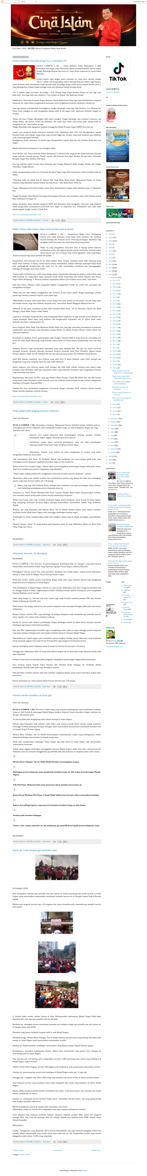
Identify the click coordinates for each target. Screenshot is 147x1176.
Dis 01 (115, 414)
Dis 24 (115, 304)
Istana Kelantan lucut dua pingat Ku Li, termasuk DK (40, 60)
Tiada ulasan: (47, 544)
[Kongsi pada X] (60, 220)
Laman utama (57, 1150)
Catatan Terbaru (18, 1150)
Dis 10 (115, 351)
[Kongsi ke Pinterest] (64, 220)
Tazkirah (126, 619)
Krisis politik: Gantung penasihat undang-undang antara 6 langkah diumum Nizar (119, 507)
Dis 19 (115, 321)
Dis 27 (115, 294)
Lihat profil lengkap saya (114, 646)
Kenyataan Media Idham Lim (127, 614)
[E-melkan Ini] (56, 220)
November (114, 418)
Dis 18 (115, 324)
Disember (114, 277)
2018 (110, 248)
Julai (112, 432)
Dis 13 (115, 341)
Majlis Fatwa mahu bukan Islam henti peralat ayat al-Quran (43, 229)
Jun (112, 435)
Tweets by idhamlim (113, 92)
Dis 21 (115, 314)
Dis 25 (115, 300)
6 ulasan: (45, 402)
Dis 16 (115, 331)
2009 (110, 456)
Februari (114, 449)
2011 (110, 271)
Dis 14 (115, 337)
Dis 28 (115, 290)
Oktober (114, 422)
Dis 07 (115, 361)
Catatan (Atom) (24, 1154)
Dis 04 (115, 404)
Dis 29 (115, 287)
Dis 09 (115, 354)
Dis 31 (115, 280)
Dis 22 (115, 311)
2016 (110, 254)
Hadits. (125, 622)
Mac (112, 445)
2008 (110, 460)
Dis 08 (115, 358)
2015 (110, 258)
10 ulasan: (46, 220)
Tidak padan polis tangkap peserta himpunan (36, 411)
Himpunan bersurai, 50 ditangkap (30, 553)
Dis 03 (115, 407)
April (113, 442)
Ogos (113, 429)
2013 (110, 264)
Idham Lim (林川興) (115, 641)
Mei (112, 439)
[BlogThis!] (58, 220)
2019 (110, 244)
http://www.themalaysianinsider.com (27, 214)
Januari (113, 452)
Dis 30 (115, 284)
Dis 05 (115, 368)
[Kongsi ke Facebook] (62, 220)
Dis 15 (115, 334)
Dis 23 (115, 307)
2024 (110, 234)
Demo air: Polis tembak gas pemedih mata (35, 850)
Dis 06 (115, 364)
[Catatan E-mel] (52, 220)
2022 (110, 237)
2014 (110, 261)
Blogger (84, 1170)
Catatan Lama (96, 1150)
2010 (110, 274)
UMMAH (126, 590)
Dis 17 (115, 327)
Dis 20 (115, 317)
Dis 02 (115, 411)
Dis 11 (115, 348)
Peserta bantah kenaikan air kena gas (32, 695)
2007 (110, 463)
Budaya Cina (127, 602)
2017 (110, 251)
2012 (110, 268)
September (114, 425)
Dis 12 (115, 344)
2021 (110, 241)
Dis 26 (115, 297)
